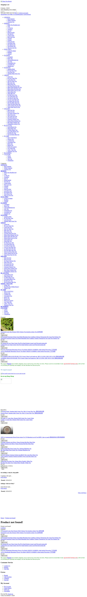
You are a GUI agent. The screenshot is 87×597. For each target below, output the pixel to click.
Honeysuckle (11, 32)
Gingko (9, 40)
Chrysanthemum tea (12, 60)
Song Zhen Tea (11, 92)
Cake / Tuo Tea (11, 150)
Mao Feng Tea (11, 84)
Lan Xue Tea (11, 72)
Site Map (6, 569)
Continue (3, 528)
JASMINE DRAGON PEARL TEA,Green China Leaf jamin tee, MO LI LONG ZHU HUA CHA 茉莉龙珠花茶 (32, 358)
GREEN (6, 75)
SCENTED (7, 67)
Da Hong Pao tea (12, 118)
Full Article (4, 477)
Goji (8, 26)
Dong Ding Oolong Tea (13, 121)
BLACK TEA (8, 125)
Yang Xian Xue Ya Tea (13, 107)
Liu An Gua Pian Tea (13, 99)
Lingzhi (9, 38)
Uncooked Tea (11, 142)
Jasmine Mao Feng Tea (13, 73)
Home (2, 14)
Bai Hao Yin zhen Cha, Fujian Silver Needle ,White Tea (16, 463)
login (15, 13)
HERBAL (7, 23)
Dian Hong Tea (11, 128)
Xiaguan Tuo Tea (12, 151)
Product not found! (10, 518)
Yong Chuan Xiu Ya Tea (14, 105)
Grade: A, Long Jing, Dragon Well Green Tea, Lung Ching (16, 419)
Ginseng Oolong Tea (13, 119)
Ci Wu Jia (10, 28)
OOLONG (7, 108)
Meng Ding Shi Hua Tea (14, 89)
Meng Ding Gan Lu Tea (13, 90)
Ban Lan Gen (11, 37)
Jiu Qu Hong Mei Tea (13, 134)
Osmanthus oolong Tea (13, 124)
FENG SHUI (7, 49)
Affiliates (6, 578)
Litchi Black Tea (11, 127)
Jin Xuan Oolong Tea (13, 113)
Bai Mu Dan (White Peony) (11, 286)
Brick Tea (10, 143)
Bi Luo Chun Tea (12, 78)
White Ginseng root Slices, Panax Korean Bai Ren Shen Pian (17, 443)
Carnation (10, 57)
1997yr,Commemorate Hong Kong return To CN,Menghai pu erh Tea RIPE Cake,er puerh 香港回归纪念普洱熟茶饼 (33, 437)
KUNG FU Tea (11, 133)
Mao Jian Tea (11, 83)
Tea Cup (9, 159)
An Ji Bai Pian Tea (12, 96)
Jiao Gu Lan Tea (11, 47)
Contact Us (7, 566)
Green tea (10, 76)
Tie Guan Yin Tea (12, 116)
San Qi (9, 31)
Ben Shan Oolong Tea (13, 122)
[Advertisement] (43, 397)
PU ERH (6, 136)
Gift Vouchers (8, 577)
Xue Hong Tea (11, 46)
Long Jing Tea (11, 79)
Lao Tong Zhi (11, 148)
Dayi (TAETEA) (12, 137)
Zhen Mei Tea (11, 93)
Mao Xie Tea (11, 110)
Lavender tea (10, 64)
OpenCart (10, 594)
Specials (6, 580)
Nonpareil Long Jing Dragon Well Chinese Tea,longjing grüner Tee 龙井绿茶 (22, 332)
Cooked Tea (10, 140)
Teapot (9, 157)
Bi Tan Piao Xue (11, 70)
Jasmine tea (10, 66)
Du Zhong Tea (11, 44)
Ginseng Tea (10, 22)
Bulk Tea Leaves (12, 147)
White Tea (7, 285)
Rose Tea (9, 58)
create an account (23, 13)
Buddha (9, 52)
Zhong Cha (10, 139)
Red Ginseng (11, 19)
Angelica (9, 29)
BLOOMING (8, 153)
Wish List (6, 589)
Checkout (28, 14)
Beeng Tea (10, 145)
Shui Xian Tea (11, 115)
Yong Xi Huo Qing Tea (13, 104)
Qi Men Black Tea (12, 130)
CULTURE (7, 154)
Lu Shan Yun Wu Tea (13, 101)
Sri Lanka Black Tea (13, 131)
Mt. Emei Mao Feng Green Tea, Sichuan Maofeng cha (15, 450)
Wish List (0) (7, 14)
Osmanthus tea (11, 63)
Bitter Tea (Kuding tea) (13, 25)
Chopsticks (10, 160)
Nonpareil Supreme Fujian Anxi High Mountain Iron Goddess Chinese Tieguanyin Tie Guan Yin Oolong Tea (30, 338)
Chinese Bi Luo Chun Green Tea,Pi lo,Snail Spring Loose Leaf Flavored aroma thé (23, 344)
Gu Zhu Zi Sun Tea (12, 98)
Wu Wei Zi (10, 34)
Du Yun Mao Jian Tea (13, 102)
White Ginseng (11, 20)
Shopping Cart (21, 14)
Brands (6, 575)
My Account (14, 14)
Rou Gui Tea (10, 111)
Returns (6, 567)
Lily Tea (9, 61)
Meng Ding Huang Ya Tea (14, 87)
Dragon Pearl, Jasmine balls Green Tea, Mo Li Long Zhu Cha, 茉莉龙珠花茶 (22, 413)
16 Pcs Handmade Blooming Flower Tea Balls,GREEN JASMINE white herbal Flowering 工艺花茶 (28, 351)
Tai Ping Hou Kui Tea (13, 86)
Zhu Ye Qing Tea (12, 81)
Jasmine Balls (11, 69)
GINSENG (7, 17)
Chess (9, 156)
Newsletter (7, 591)
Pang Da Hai (10, 41)
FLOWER (7, 55)
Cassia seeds (10, 35)
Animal (9, 54)
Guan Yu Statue (11, 51)
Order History (8, 588)
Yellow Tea (7, 288)
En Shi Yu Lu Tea (12, 95)
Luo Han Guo (11, 43)
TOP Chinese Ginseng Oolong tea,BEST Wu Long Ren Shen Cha (18, 456)
